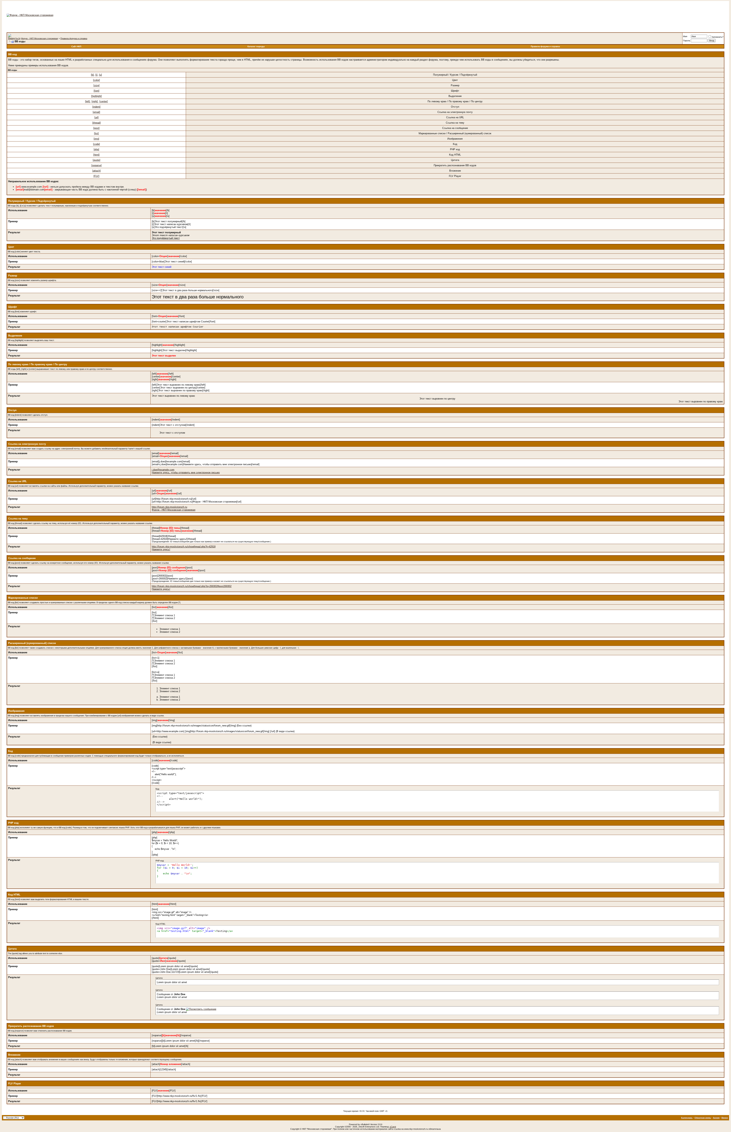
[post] (96, 128)
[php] (96, 149)
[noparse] (96, 165)
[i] (96, 74)
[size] (96, 85)
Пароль (686, 40)
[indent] (96, 106)
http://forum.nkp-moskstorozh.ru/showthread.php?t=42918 (183, 546)
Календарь (687, 1118)
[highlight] (96, 96)
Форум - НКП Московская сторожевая (39, 38)
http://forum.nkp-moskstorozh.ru (169, 507)
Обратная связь (702, 1118)
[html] (96, 154)
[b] (92, 74)
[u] (100, 74)
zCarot (393, 1127)
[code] (96, 144)
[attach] (96, 170)
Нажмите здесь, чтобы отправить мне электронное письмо (186, 472)
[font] (96, 90)
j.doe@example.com (163, 469)
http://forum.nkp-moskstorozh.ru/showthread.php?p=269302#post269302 (191, 586)
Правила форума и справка (73, 38)
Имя (685, 36)
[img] (96, 138)
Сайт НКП (76, 46)
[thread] (96, 122)
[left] (87, 101)
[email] (96, 112)
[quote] (96, 160)
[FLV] (96, 176)
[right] (95, 101)
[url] (96, 117)
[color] (96, 80)
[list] (96, 133)
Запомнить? (717, 37)
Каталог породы (256, 46)
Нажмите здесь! (161, 549)
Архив (716, 1118)
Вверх (724, 1118)
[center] (103, 101)
